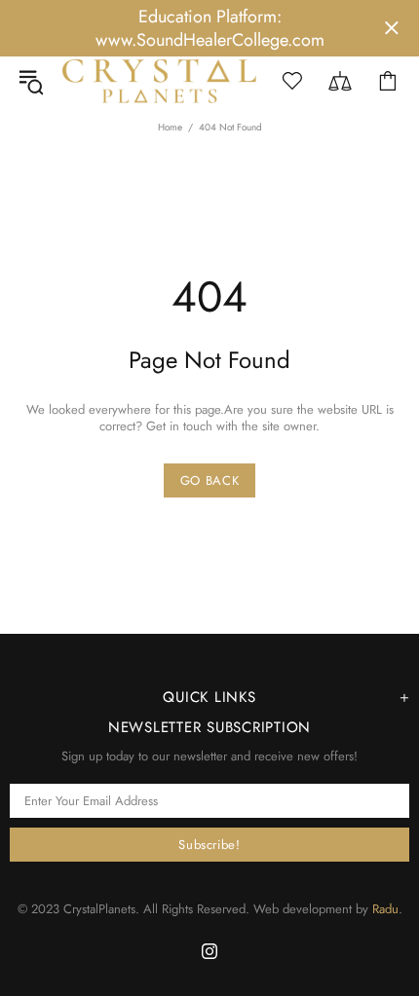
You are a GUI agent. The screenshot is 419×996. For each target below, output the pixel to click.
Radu (385, 909)
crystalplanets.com (159, 80)
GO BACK (210, 480)
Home (170, 127)
